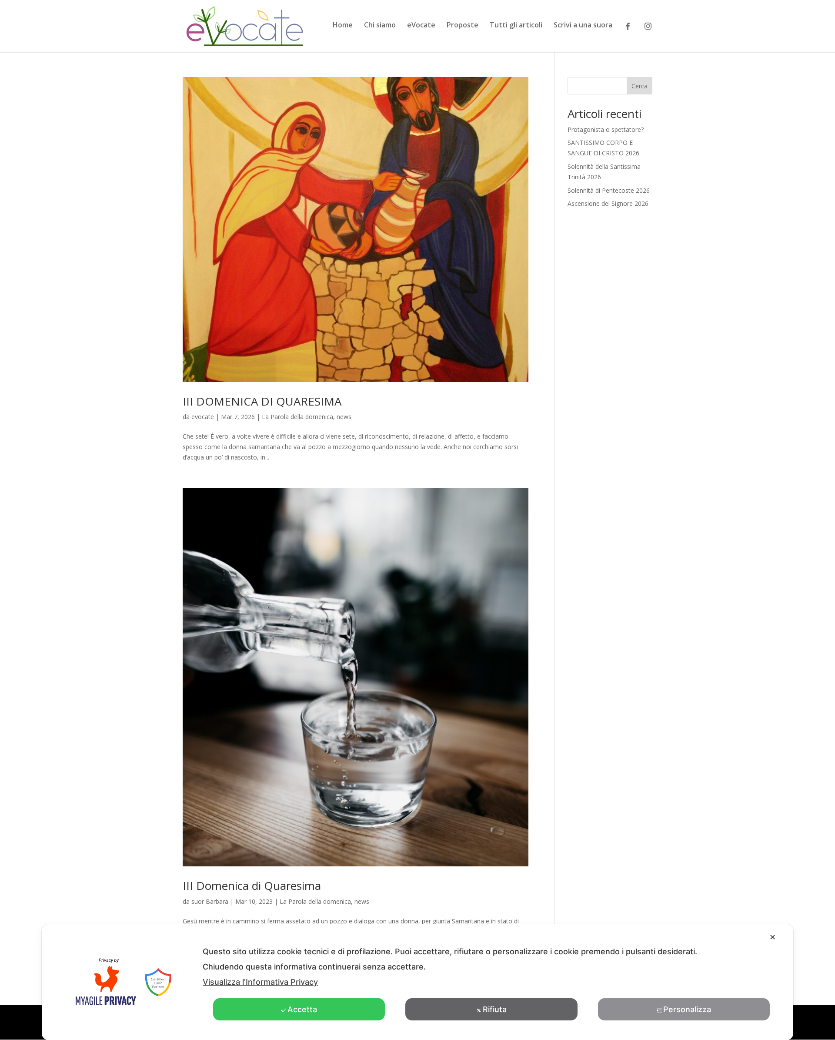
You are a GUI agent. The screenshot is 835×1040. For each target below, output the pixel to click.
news (344, 417)
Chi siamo (380, 26)
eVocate (421, 26)
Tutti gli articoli (516, 26)
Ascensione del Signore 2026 (608, 203)
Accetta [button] (302, 1009)
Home (343, 26)
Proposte (462, 26)
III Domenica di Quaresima (252, 885)
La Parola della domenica (297, 417)
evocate (202, 417)
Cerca (639, 86)
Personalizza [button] (687, 1009)
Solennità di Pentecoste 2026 (609, 190)
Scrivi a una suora (583, 26)
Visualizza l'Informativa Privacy (260, 981)
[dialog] (417, 982)
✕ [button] (772, 937)
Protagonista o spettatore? (606, 129)
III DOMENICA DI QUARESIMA (262, 401)
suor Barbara (209, 901)
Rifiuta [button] (495, 1009)
